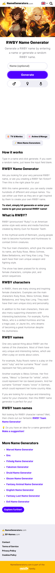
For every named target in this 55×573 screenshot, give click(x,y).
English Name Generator (20, 490)
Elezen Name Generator (19, 478)
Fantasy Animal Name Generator (24, 484)
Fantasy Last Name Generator (23, 496)
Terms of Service (10, 546)
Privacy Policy (9, 550)
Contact (6, 542)
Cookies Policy (9, 555)
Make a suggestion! (13, 431)
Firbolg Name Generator (19, 461)
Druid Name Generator (19, 472)
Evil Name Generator (17, 501)
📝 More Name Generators (27, 143)
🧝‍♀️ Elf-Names (11, 534)
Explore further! (13, 509)
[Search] (51, 3)
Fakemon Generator (17, 467)
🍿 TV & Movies (15, 136)
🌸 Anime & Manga (37, 136)
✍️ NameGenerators (14, 530)
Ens (8, 455)
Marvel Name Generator (19, 449)
